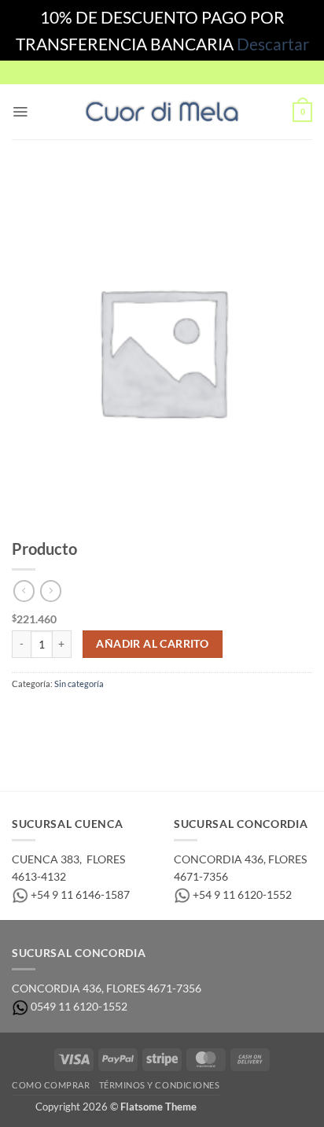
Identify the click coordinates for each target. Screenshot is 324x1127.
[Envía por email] (98, 715)
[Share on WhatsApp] (24, 715)
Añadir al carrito (152, 643)
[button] (20, 112)
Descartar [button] (273, 44)
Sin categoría (79, 683)
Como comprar (51, 1085)
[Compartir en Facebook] (49, 715)
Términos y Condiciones (159, 1085)
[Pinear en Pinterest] (123, 715)
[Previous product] (50, 591)
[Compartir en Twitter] (74, 715)
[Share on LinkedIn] (148, 715)
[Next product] (24, 591)
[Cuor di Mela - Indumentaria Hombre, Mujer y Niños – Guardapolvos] (162, 112)
